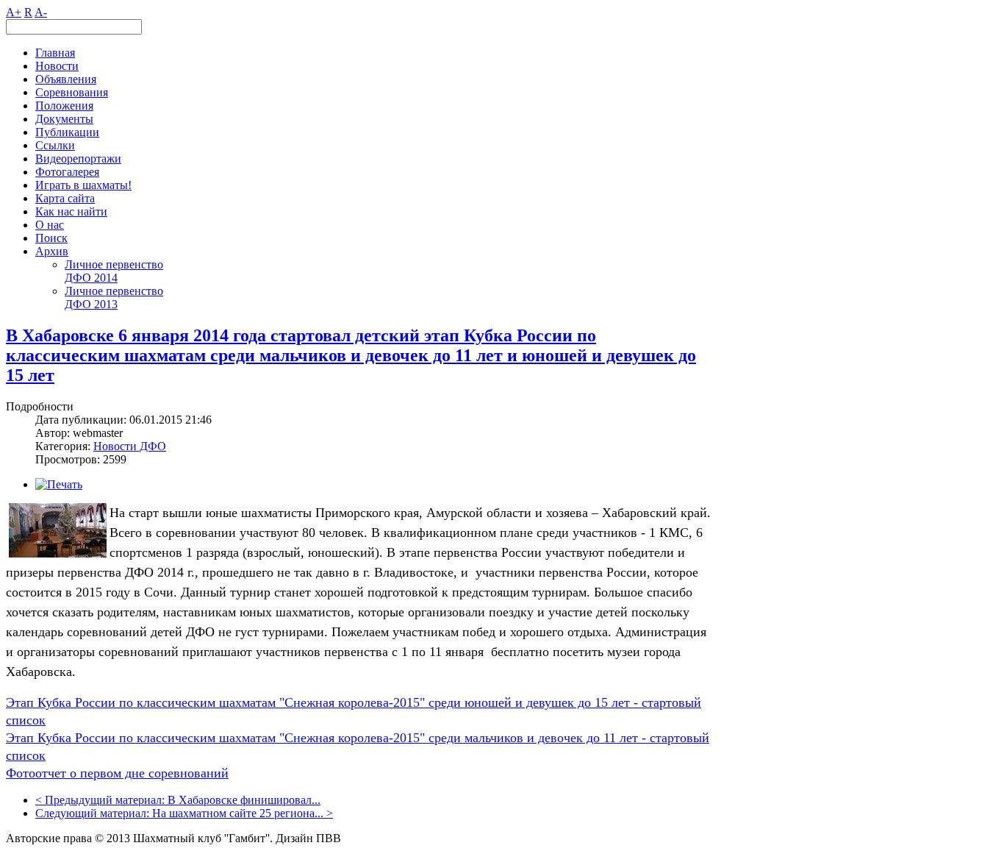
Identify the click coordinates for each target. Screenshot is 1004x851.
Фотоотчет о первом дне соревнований (117, 773)
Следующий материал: (93, 813)
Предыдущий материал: (106, 800)
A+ (13, 12)
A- (41, 12)
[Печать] (58, 484)
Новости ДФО (129, 446)
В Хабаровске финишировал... (244, 800)
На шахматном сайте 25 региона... (237, 813)
